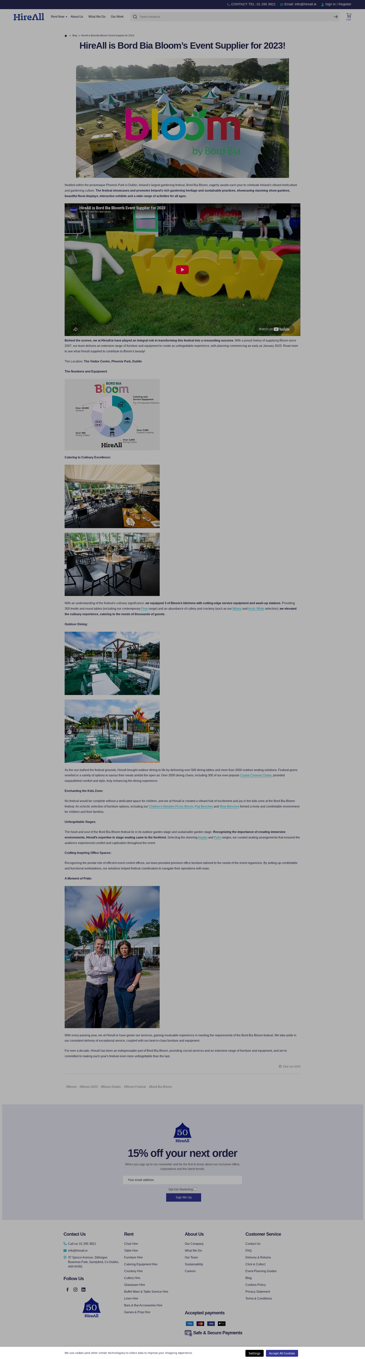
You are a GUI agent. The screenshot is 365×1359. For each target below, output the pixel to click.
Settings (254, 1353)
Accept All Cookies (282, 1353)
